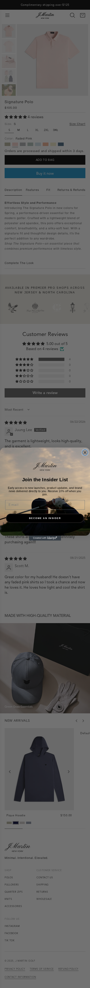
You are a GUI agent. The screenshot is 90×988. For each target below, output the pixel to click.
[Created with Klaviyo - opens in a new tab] (45, 538)
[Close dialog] (85, 453)
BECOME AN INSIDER (45, 518)
